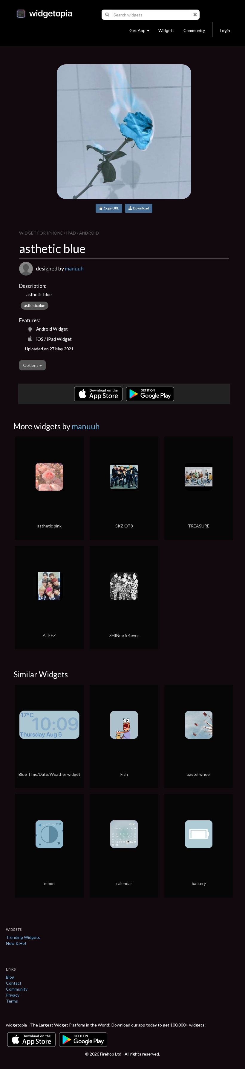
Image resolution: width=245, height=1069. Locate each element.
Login (225, 30)
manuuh (74, 268)
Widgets (166, 30)
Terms (12, 1000)
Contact (14, 983)
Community (194, 30)
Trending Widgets (23, 937)
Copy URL (110, 208)
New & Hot (16, 943)
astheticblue (34, 305)
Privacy (12, 994)
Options (31, 365)
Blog (10, 977)
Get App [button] (137, 30)
